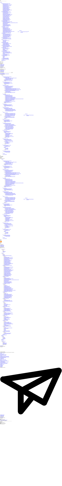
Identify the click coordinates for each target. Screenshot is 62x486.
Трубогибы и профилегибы (6, 15)
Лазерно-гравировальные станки (6, 34)
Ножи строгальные (5, 55)
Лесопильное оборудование (6, 6)
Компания (20, 30)
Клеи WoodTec (7, 143)
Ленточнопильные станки (4, 37)
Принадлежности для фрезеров (8, 135)
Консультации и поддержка (3, 354)
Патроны (4, 56)
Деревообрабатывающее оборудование (6, 3)
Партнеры (22, 32)
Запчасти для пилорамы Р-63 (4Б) (6, 52)
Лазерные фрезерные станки (6, 36)
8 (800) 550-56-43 (2, 70)
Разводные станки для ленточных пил (9, 211)
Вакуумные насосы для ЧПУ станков (7, 32)
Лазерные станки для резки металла (7, 33)
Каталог (1, 2)
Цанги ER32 (6, 233)
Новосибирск (4, 251)
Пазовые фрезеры (7, 134)
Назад (4, 254)
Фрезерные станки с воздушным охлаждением (10, 97)
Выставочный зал (4, 60)
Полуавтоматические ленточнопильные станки (10, 110)
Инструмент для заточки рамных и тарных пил (10, 125)
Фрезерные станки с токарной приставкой (10, 98)
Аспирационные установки (6, 10)
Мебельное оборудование (5, 85)
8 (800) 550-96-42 (2, 65)
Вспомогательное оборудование (6, 9)
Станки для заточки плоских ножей (9, 128)
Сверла (4, 57)
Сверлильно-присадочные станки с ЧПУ (7, 29)
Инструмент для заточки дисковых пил (9, 124)
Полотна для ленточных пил (6, 40)
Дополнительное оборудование (5, 58)
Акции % (3, 59)
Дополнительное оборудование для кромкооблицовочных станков (10, 22)
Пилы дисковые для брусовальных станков (10, 113)
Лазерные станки (6, 293)
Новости (24, 31)
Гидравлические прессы (5, 12)
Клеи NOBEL (6, 142)
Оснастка (4, 53)
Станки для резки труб (5, 13)
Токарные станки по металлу (6, 17)
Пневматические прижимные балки (7, 25)
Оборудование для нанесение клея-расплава (10, 90)
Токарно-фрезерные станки (8, 100)
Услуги (1, 353)
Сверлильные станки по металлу (6, 16)
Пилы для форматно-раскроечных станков (10, 115)
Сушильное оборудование (6, 8)
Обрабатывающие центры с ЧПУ (6, 28)
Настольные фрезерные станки (8, 96)
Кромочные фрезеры (7, 218)
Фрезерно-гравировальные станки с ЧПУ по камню (8, 31)
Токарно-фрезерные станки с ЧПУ (9, 78)
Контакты (27, 31)
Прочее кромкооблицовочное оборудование (10, 92)
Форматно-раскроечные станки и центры (7, 21)
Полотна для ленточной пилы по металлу (10, 117)
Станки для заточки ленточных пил (9, 126)
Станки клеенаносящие (5, 48)
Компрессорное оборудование (5, 42)
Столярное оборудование (5, 7)
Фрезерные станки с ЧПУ (6, 27)
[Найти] (12, 72)
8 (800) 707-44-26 (2, 64)
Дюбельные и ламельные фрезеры (9, 133)
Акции (18, 31)
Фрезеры (4, 49)
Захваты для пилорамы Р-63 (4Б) (9, 140)
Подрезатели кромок (7, 91)
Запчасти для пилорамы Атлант (6, 51)
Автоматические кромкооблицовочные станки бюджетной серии (12, 88)
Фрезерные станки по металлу (6, 18)
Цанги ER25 (6, 148)
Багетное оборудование (5, 23)
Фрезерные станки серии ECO (8, 95)
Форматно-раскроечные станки (8, 86)
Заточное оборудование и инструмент (6, 45)
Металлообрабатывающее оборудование (6, 11)
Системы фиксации (5, 54)
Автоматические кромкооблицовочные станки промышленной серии (13, 89)
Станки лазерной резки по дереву (6, 35)
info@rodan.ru (1, 345)
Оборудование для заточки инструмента (7, 46)
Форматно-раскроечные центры (8, 171)
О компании (22, 31)
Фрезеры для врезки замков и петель (9, 136)
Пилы (2, 39)
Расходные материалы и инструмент (7, 229)
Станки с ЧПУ (3, 26)
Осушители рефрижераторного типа (7, 43)
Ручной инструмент (4, 47)
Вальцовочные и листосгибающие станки (7, 14)
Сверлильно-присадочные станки (6, 24)
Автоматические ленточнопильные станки (10, 109)
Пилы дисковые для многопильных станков (10, 114)
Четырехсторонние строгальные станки (7, 4)
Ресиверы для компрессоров (6, 44)
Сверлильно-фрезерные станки (6, 20)
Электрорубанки (5, 50)
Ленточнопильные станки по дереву (7, 5)
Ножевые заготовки (7, 146)
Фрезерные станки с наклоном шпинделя (10, 99)
